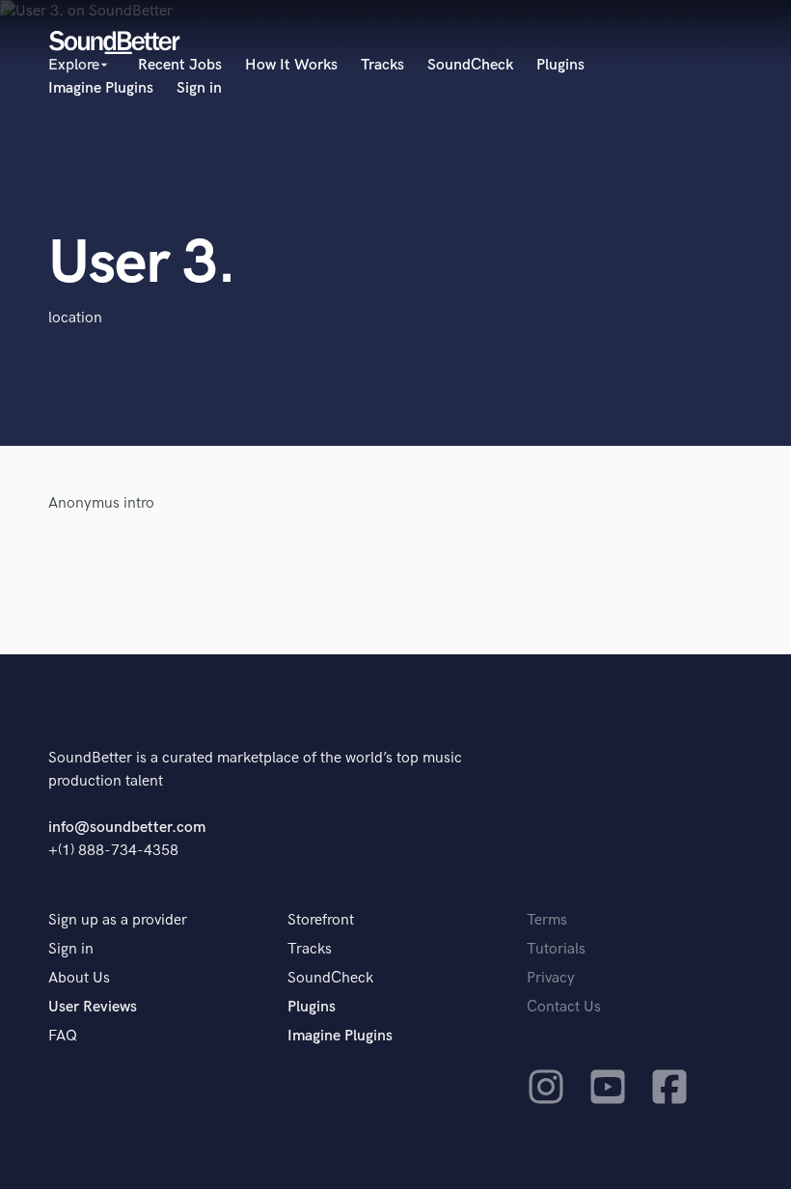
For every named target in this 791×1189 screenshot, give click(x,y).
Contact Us (564, 1007)
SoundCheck (470, 65)
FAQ (62, 1036)
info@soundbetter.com (126, 827)
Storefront (320, 920)
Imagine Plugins (100, 88)
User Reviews (92, 1007)
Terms (547, 920)
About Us (79, 978)
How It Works (291, 65)
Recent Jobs (180, 65)
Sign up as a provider (117, 920)
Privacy (551, 978)
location (75, 318)
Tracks (382, 65)
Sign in (199, 88)
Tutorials (556, 949)
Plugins (560, 65)
